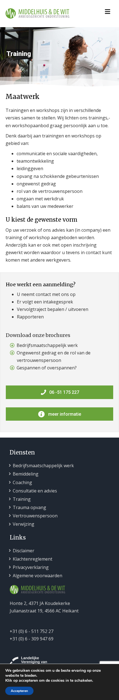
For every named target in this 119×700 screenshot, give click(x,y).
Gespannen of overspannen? (47, 368)
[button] (59, 392)
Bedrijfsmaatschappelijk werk (47, 345)
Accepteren (19, 691)
